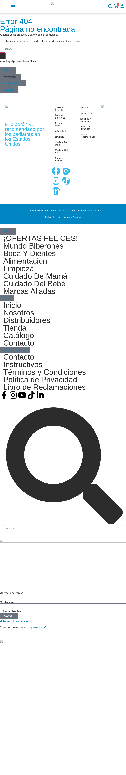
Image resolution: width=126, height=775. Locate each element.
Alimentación (61, 131)
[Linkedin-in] (56, 191)
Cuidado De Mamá (61, 143)
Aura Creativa (74, 217)
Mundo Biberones (60, 116)
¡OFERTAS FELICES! (60, 109)
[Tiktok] (66, 181)
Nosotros (18, 313)
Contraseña (7, 602)
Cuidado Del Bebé (61, 151)
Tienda (14, 328)
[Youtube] (56, 181)
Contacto (84, 108)
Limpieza (59, 137)
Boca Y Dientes (59, 124)
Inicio (12, 305)
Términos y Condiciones (86, 120)
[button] (10, 77)
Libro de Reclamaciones (87, 136)
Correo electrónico (11, 593)
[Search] (3, 55)
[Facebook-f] (56, 171)
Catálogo (18, 335)
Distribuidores (26, 320)
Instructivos (86, 113)
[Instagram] (66, 171)
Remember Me (11, 611)
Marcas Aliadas (59, 159)
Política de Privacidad (85, 128)
